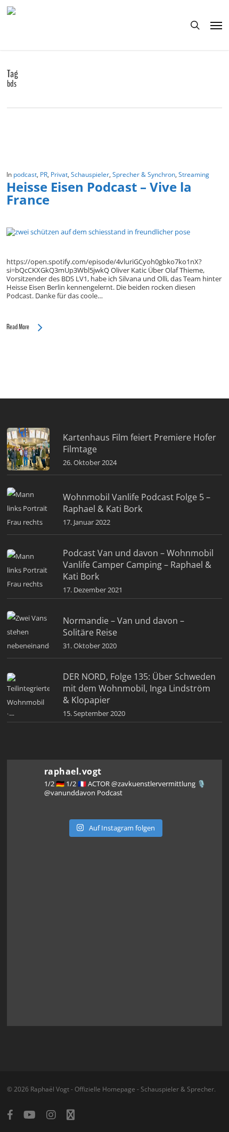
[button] (216, 25)
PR (43, 174)
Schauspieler (90, 174)
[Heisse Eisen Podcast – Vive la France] (98, 232)
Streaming (193, 174)
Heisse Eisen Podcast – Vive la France (99, 193)
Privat (59, 174)
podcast (25, 174)
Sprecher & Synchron (143, 174)
